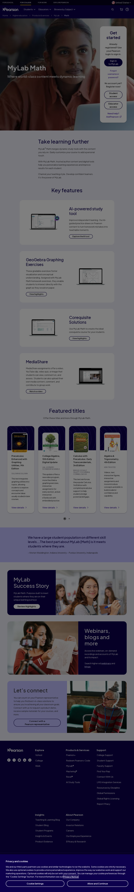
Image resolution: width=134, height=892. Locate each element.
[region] (67, 873)
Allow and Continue (97, 883)
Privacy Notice (70, 876)
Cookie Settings (35, 883)
